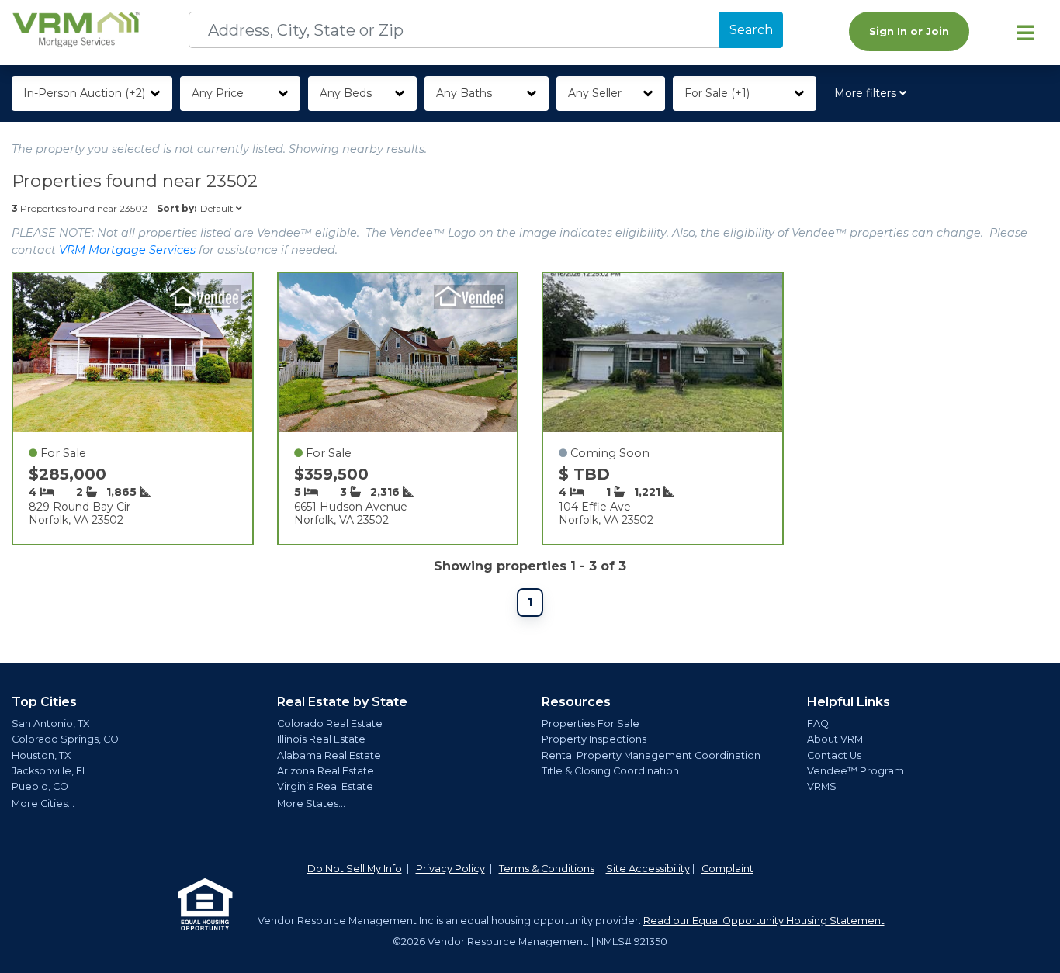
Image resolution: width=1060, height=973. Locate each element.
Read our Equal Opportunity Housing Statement (764, 920)
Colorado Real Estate (330, 723)
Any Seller (595, 93)
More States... (311, 803)
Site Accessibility (648, 868)
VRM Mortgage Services (127, 250)
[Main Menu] (1025, 33)
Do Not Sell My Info (354, 868)
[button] (873, 93)
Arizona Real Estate (325, 771)
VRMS (822, 786)
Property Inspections (594, 739)
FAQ (818, 723)
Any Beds (346, 93)
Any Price (218, 93)
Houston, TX (41, 755)
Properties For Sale (590, 723)
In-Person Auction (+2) (84, 93)
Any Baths (464, 93)
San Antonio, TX (50, 723)
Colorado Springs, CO (65, 739)
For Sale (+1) (717, 93)
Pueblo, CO (40, 786)
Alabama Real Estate (329, 755)
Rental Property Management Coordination (651, 755)
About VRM (835, 739)
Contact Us (834, 755)
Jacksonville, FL (50, 771)
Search (751, 30)
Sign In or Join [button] (909, 31)
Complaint (727, 868)
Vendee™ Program (855, 771)
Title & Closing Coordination (610, 771)
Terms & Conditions (546, 868)
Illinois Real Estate (321, 739)
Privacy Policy (450, 868)
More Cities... (43, 803)
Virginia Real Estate (325, 786)
